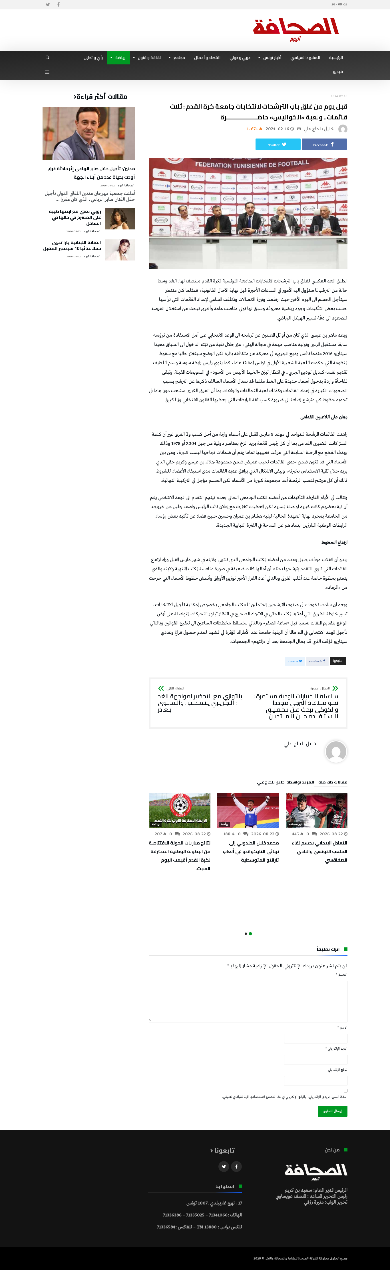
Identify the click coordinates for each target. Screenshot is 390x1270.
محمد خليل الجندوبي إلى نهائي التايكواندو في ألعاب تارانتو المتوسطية (251, 851)
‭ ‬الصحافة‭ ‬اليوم (126, 186)
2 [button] (246, 934)
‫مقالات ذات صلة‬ (332, 783)
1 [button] (250, 933)
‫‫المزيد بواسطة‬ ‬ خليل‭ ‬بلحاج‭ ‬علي (285, 783)
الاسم (342, 1028)
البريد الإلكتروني (336, 1049)
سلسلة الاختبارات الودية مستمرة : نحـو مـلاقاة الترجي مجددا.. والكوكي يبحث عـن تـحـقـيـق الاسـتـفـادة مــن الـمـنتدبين (296, 703)
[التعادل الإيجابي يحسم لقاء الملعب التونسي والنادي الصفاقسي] (316, 810)
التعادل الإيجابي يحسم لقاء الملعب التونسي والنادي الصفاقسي (319, 851)
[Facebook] (58, 4)
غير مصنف (295, 824)
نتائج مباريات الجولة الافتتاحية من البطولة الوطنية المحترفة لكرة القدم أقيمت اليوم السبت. (179, 855)
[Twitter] (47, 4)
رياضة (224, 824)
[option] (316, 828)
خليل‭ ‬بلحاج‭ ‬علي (319, 129)
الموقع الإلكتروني (337, 1070)
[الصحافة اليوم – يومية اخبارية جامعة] (296, 18)
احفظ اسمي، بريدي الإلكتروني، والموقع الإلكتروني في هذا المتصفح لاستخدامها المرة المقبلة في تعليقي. (284, 1097)
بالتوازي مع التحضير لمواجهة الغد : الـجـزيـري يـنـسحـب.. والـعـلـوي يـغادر (200, 700)
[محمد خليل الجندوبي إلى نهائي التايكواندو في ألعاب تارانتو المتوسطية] (248, 810)
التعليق (341, 975)
